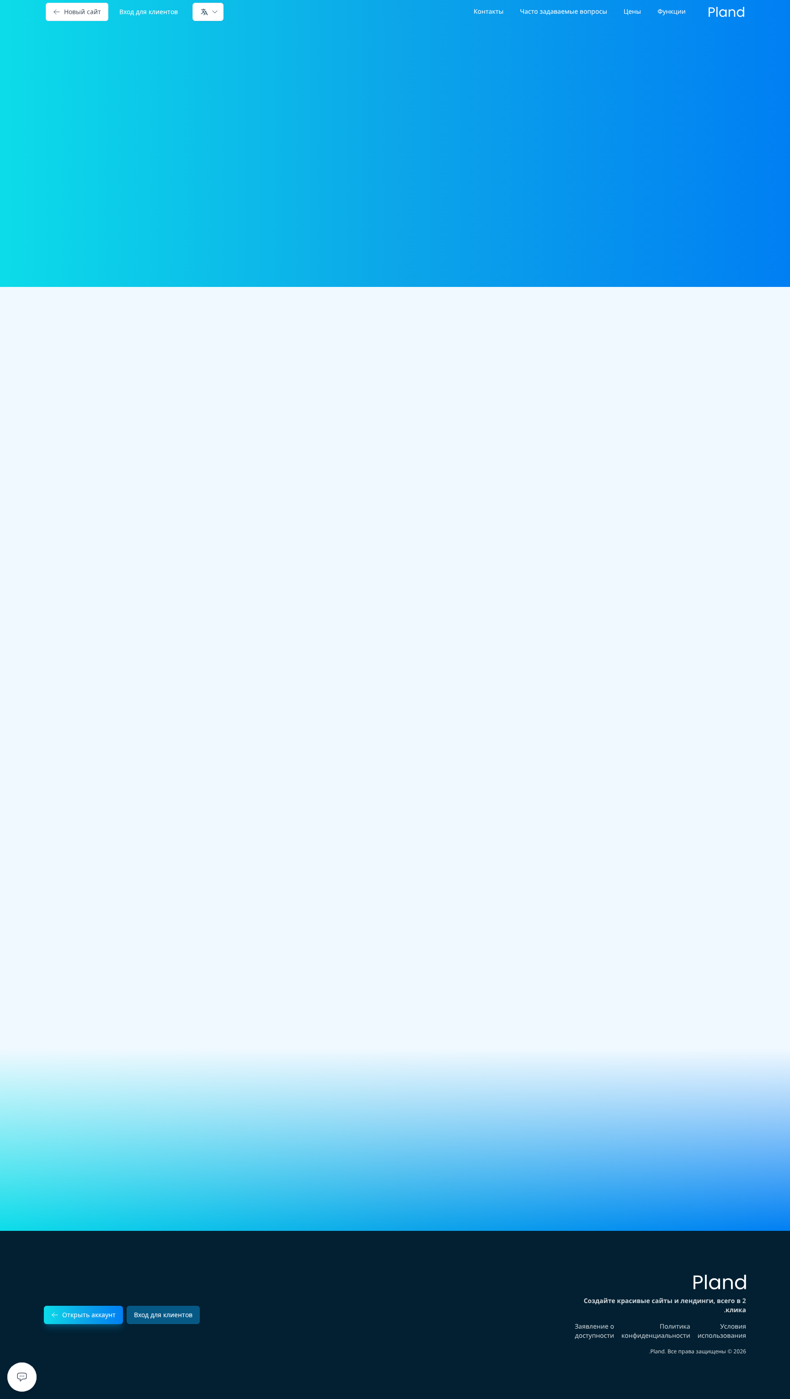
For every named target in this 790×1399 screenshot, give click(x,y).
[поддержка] (22, 1377)
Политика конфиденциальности (655, 1331)
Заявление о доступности (594, 1331)
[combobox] (208, 12)
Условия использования (722, 1331)
